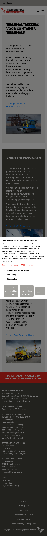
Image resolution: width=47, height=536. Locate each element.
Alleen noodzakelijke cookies (11, 291)
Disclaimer (32, 265)
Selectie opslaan (40, 291)
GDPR (23, 265)
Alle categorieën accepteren (27, 291)
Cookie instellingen (10, 265)
